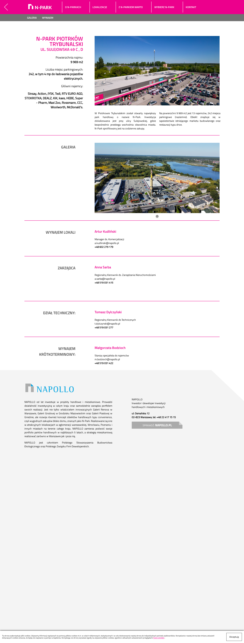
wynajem (47, 18)
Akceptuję (234, 636)
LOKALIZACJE (99, 7)
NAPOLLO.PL (163, 425)
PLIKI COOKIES (158, 637)
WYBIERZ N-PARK (164, 7)
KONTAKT (191, 7)
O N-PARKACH (73, 7)
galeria (32, 18)
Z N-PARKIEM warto (131, 7)
